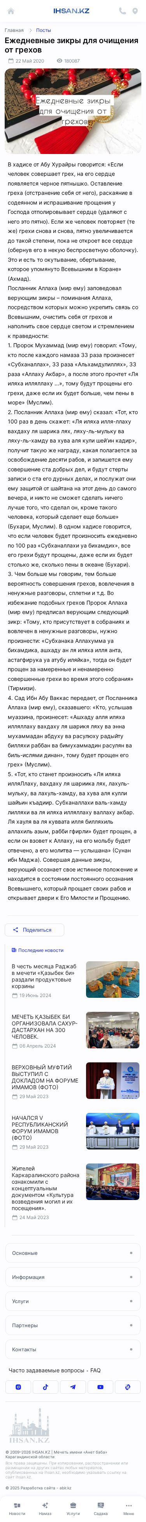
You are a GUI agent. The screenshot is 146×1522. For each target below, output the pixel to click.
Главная (14, 30)
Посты (43, 30)
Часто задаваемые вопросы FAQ (55, 1370)
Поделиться (37, 930)
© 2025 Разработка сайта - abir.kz (38, 1487)
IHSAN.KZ (71, 11)
